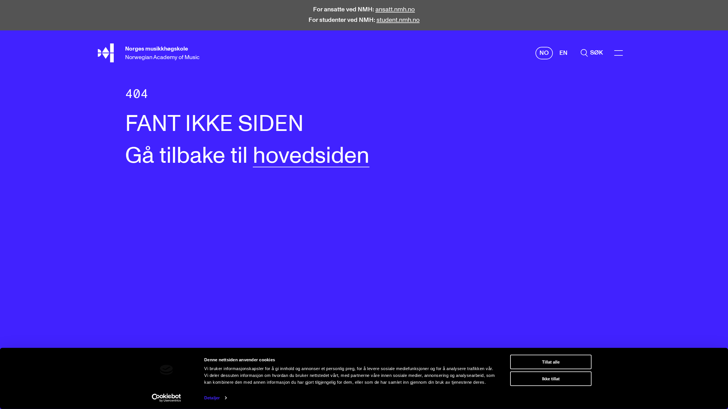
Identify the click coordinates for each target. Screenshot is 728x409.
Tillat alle (551, 362)
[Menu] (618, 53)
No (544, 53)
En (563, 53)
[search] (592, 53)
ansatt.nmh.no (395, 10)
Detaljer (212, 397)
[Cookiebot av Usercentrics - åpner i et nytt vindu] (166, 398)
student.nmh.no (398, 20)
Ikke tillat (551, 378)
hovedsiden (311, 156)
